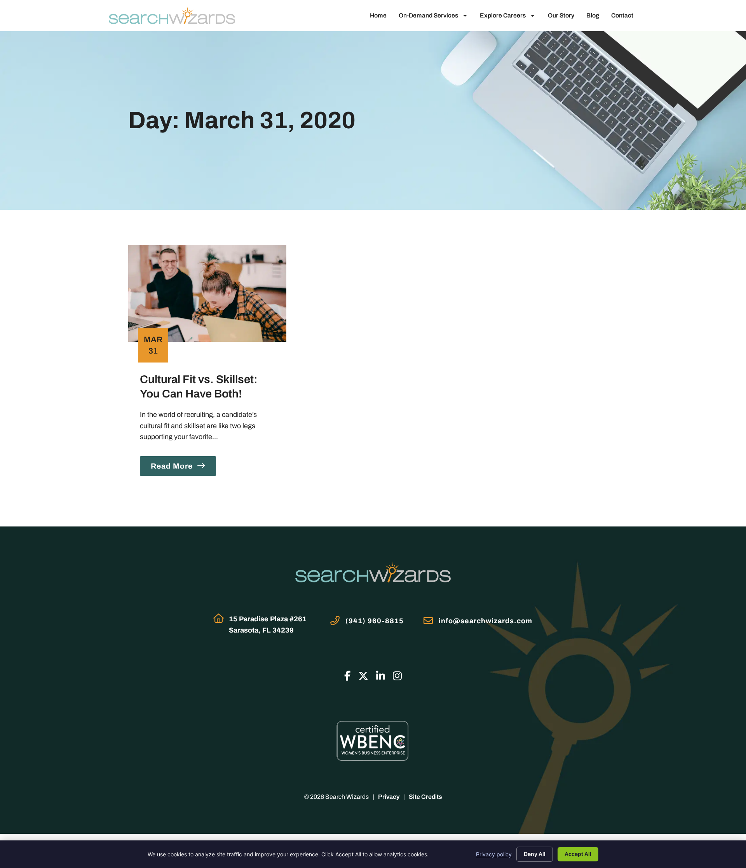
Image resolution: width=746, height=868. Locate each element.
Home (378, 15)
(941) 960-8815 (374, 621)
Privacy (388, 796)
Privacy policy (494, 854)
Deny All (535, 854)
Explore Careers (503, 15)
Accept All (578, 854)
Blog (592, 15)
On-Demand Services (428, 15)
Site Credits (425, 796)
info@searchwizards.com (485, 621)
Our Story (561, 15)
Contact (622, 15)
